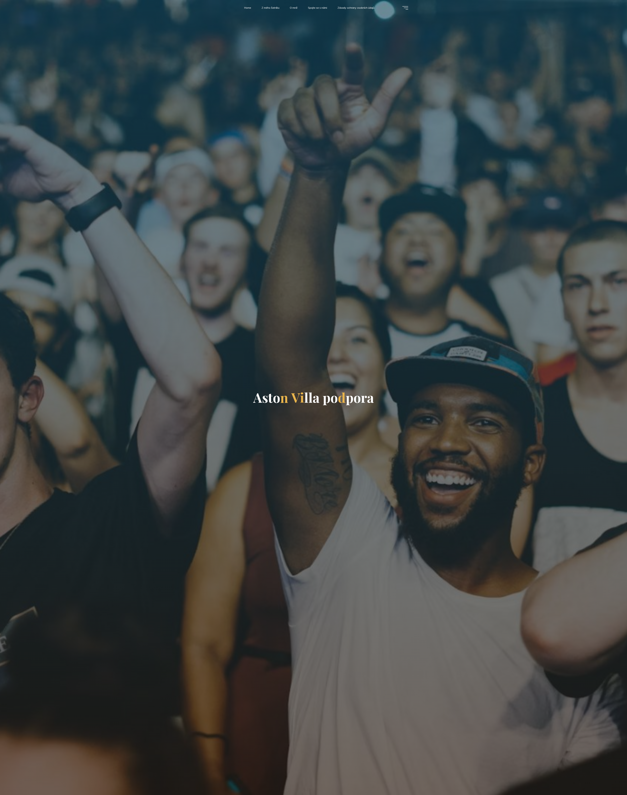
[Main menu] (405, 7)
